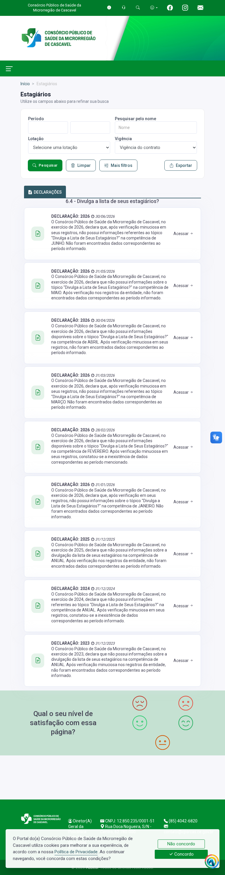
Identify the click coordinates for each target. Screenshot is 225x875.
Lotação (36, 138)
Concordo (183, 854)
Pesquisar (48, 165)
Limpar (84, 165)
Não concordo (181, 843)
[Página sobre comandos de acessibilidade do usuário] (154, 7)
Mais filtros (121, 165)
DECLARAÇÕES (48, 192)
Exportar (184, 165)
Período (36, 118)
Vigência (123, 138)
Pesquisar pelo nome (135, 118)
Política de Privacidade (76, 851)
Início (25, 83)
